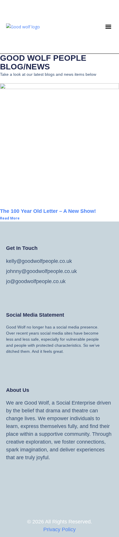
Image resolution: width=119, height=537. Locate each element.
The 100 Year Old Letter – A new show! (48, 211)
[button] (108, 27)
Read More (10, 218)
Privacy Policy (59, 529)
